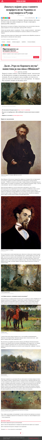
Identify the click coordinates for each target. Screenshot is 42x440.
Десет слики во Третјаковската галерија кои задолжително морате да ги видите (20, 424)
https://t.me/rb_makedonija (24, 110)
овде (7, 429)
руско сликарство (6, 417)
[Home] (2, 1)
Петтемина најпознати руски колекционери (11, 422)
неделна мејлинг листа (18, 115)
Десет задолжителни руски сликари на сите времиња (13, 426)
